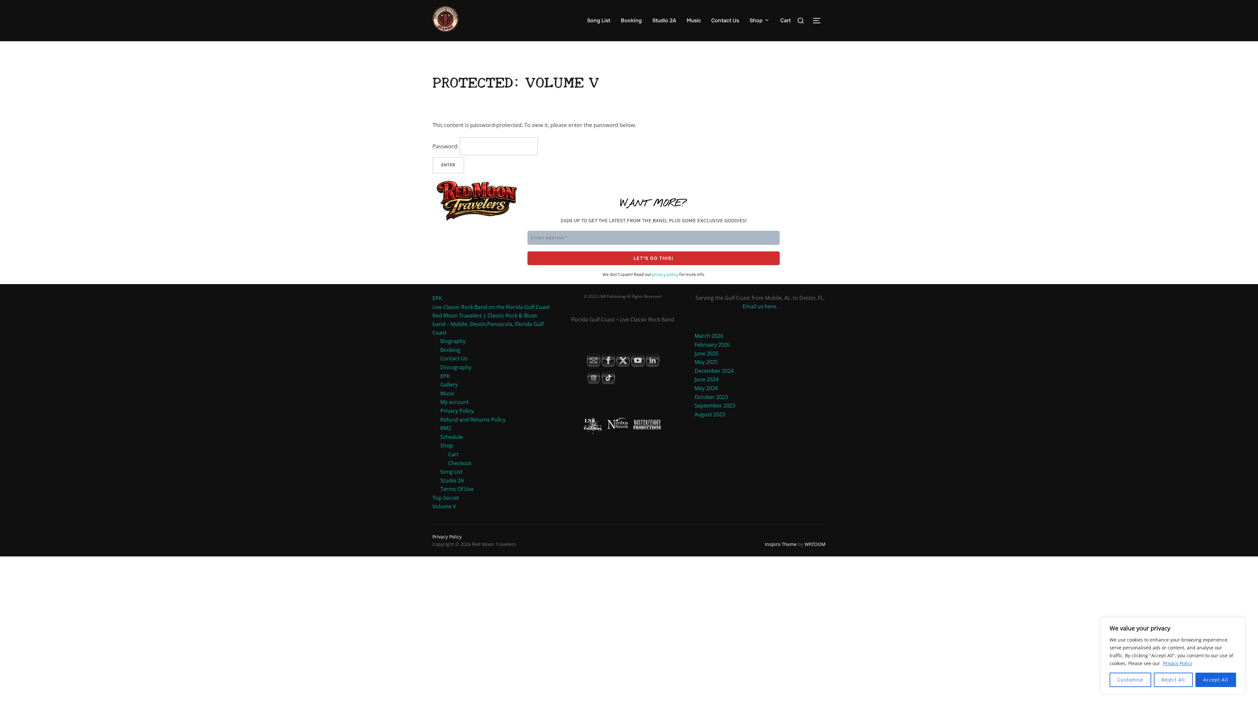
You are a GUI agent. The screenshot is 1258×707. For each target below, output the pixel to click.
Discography (455, 367)
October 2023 (711, 397)
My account (454, 402)
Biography (453, 341)
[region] (1173, 655)
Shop (756, 20)
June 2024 (706, 379)
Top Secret (445, 497)
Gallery (449, 384)
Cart (785, 20)
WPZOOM (815, 544)
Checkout (459, 463)
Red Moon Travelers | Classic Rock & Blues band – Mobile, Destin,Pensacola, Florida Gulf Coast (487, 324)
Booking (631, 20)
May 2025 (706, 362)
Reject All (1173, 680)
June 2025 (706, 353)
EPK (437, 298)
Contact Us (725, 20)
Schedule (451, 437)
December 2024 (714, 370)
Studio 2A (664, 20)
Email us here (759, 306)
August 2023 (710, 414)
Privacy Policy (1177, 663)
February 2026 (712, 344)
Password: (446, 146)
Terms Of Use (457, 489)
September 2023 (715, 405)
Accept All (1215, 680)
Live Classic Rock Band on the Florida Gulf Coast (491, 307)
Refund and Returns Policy (472, 419)
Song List (598, 20)
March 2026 (709, 335)
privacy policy (665, 274)
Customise (1130, 680)
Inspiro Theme (781, 544)
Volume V (444, 506)
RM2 (445, 428)
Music (694, 20)
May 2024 (706, 388)
